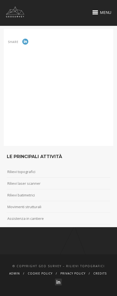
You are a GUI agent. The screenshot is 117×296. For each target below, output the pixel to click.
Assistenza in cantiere (25, 218)
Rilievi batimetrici (21, 195)
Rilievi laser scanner (24, 183)
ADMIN (14, 273)
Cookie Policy (40, 273)
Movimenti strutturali (24, 206)
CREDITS (100, 273)
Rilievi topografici (21, 171)
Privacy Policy (72, 273)
